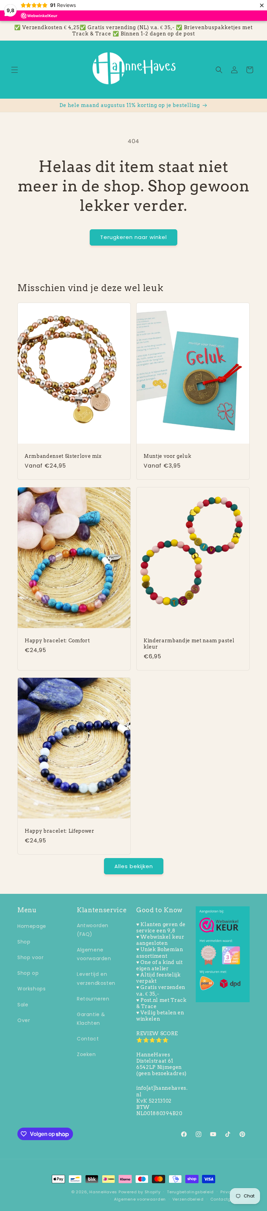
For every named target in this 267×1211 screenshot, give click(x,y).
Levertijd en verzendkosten (96, 978)
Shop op (28, 973)
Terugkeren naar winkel (133, 237)
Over (23, 1020)
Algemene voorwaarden (94, 954)
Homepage (31, 926)
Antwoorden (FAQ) (92, 930)
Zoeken (86, 1054)
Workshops (31, 988)
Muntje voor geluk (167, 456)
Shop (23, 941)
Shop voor (30, 957)
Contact (88, 1038)
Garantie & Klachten (91, 1019)
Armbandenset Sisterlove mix (63, 456)
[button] (14, 69)
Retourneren (93, 998)
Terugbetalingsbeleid (190, 1192)
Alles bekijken (133, 866)
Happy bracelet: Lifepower (60, 831)
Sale (22, 1004)
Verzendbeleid (188, 1199)
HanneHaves (103, 1192)
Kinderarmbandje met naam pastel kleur (189, 643)
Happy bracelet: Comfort (57, 640)
